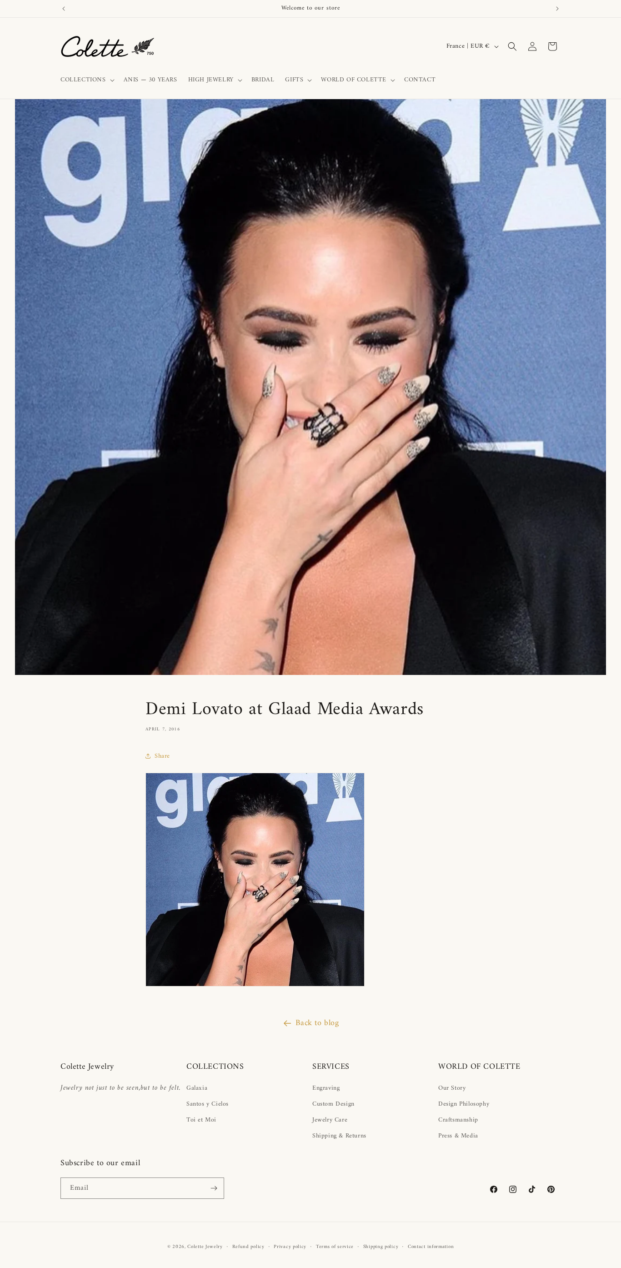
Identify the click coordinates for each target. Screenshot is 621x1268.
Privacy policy (290, 1247)
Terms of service (335, 1247)
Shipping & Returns (339, 1136)
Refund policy (248, 1247)
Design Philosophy (463, 1104)
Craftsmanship (458, 1120)
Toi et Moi (201, 1120)
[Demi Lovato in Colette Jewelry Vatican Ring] (255, 986)
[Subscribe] (214, 1188)
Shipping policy (381, 1247)
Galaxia (196, 1088)
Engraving (326, 1088)
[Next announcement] (557, 8)
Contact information (431, 1247)
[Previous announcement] (64, 8)
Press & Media (458, 1136)
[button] (86, 80)
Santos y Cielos (207, 1104)
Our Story (452, 1088)
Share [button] (162, 756)
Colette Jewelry (205, 1247)
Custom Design (333, 1104)
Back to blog (317, 1023)
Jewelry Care (329, 1120)
